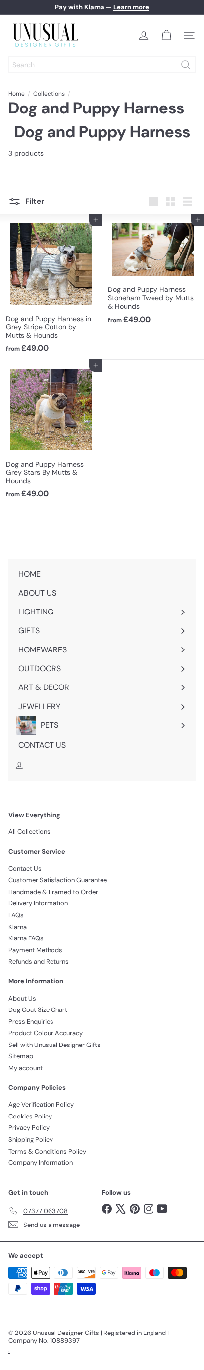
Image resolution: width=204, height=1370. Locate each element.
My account (25, 1068)
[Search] (186, 64)
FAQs (16, 915)
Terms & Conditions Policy (47, 1151)
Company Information (40, 1162)
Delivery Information (38, 903)
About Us (22, 998)
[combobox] (102, 64)
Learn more (131, 7)
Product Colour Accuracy (45, 1033)
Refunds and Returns (38, 961)
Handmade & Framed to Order (53, 892)
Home (16, 93)
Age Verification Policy (41, 1104)
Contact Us (25, 869)
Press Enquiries (30, 1021)
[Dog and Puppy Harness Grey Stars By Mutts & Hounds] (51, 432)
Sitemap (20, 1056)
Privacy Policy (29, 1127)
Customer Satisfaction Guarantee (57, 880)
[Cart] (166, 35)
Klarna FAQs (26, 938)
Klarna (17, 927)
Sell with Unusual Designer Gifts (54, 1045)
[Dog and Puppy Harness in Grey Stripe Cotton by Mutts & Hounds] (51, 286)
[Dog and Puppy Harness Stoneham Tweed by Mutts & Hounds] (153, 272)
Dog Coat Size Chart (37, 1010)
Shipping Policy (30, 1139)
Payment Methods (35, 950)
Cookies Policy (30, 1116)
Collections (49, 93)
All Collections (29, 832)
